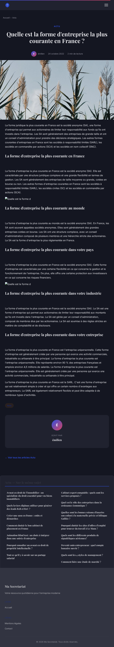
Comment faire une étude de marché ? (81, 561)
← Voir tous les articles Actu (20, 457)
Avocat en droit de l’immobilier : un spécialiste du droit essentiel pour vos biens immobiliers (29, 496)
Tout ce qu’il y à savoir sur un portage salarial (26, 556)
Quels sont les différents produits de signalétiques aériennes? (80, 537)
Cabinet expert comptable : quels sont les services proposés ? (82, 494)
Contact (8, 628)
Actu (14, 17)
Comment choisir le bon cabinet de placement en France (25, 527)
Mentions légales (13, 623)
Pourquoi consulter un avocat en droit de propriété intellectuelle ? (28, 547)
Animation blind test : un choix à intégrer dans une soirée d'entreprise (28, 537)
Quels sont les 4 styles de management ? (82, 554)
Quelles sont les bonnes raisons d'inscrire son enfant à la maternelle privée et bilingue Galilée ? (84, 515)
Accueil (6, 17)
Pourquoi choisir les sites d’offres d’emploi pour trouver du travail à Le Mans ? (83, 527)
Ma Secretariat (15, 586)
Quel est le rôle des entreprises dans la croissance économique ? (81, 504)
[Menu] (106, 5)
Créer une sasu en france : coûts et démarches (24, 517)
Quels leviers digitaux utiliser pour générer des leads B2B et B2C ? (29, 507)
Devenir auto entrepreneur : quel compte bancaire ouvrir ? (82, 547)
